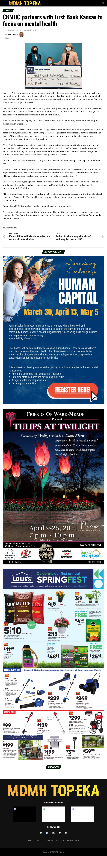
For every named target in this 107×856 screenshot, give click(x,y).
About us (49, 840)
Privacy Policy (73, 840)
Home (30, 840)
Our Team (60, 840)
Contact (39, 840)
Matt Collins (12, 34)
